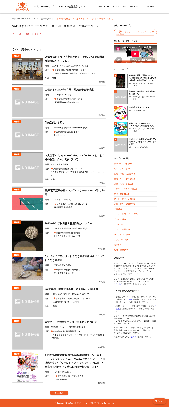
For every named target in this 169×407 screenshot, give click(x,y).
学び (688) (118, 224)
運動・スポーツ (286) (123, 183)
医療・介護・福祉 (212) (124, 173)
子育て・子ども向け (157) (125, 188)
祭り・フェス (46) (122, 168)
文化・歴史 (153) (121, 194)
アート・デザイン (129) (124, 199)
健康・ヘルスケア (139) (124, 178)
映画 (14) (118, 209)
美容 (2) (117, 244)
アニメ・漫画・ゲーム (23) (126, 214)
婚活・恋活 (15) (121, 249)
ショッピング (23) (122, 234)
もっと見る (59, 393)
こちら (118, 284)
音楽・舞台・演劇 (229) (124, 204)
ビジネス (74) (120, 219)
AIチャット (159, 401)
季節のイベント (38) (123, 163)
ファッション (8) (121, 239)
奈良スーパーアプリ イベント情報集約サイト (33, 18)
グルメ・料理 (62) (122, 229)
